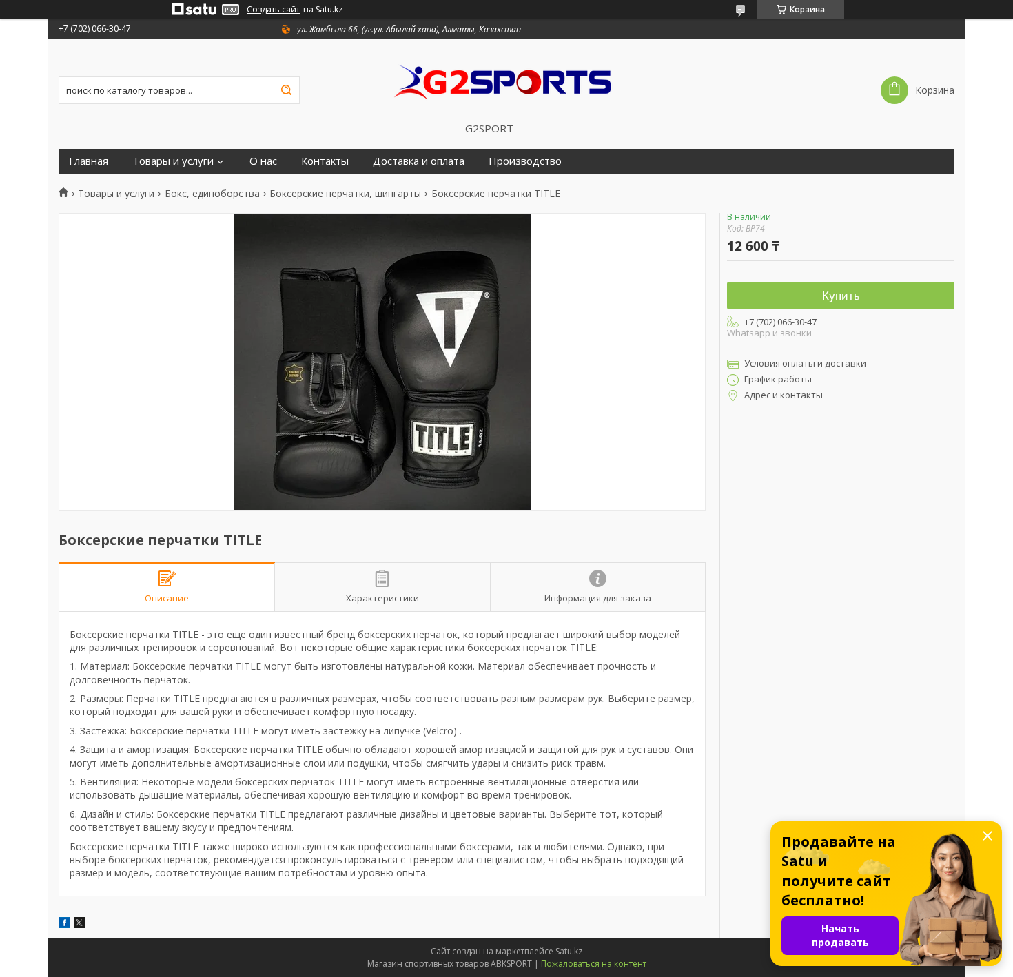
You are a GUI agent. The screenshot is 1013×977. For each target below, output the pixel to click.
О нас (263, 161)
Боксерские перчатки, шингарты (345, 193)
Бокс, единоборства (212, 193)
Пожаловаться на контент (593, 963)
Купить (841, 295)
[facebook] (64, 924)
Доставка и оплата (418, 161)
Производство (525, 161)
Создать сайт (273, 9)
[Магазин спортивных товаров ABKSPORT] (506, 80)
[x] (79, 924)
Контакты (325, 161)
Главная (88, 161)
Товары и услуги (173, 161)
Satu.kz (568, 951)
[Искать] (286, 90)
